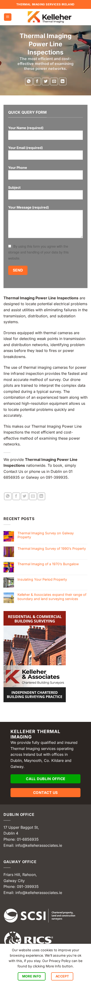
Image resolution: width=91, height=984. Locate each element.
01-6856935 (28, 839)
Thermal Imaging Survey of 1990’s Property (52, 548)
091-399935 (28, 886)
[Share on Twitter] (45, 81)
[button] (7, 17)
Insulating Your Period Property (42, 579)
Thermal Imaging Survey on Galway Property (46, 535)
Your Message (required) (28, 207)
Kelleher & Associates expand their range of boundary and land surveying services (52, 597)
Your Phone (17, 168)
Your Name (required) (25, 128)
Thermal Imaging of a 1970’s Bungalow (48, 564)
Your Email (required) (25, 148)
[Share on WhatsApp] (29, 81)
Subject (14, 187)
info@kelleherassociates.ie (38, 845)
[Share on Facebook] (37, 81)
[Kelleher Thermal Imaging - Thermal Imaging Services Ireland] (49, 17)
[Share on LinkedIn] (62, 81)
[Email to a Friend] (54, 81)
